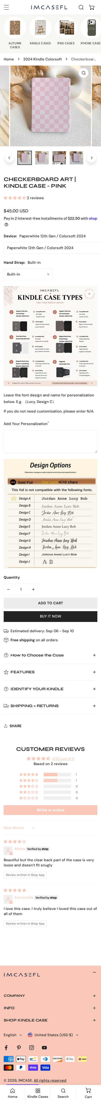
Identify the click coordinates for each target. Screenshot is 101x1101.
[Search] (81, 7)
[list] (50, 106)
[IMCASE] (49, 7)
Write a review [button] (50, 810)
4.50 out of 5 (63, 758)
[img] (15, 841)
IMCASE (25, 1080)
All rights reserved (50, 1080)
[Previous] (9, 158)
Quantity (12, 577)
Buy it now (50, 616)
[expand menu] (6, 7)
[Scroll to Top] (92, 1075)
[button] (92, 7)
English (10, 1034)
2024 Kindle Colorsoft (42, 59)
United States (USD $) (54, 1034)
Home (9, 59)
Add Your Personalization (26, 423)
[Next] (91, 158)
